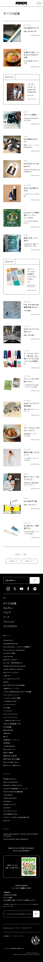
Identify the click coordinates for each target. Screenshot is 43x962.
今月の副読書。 (7, 727)
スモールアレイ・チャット (10, 811)
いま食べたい (7, 676)
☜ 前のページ (13, 561)
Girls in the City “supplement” (14, 650)
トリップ (7, 612)
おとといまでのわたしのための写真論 (14, 685)
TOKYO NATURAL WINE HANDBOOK (15, 839)
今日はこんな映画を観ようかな (12, 724)
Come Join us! (8, 928)
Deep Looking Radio (10, 782)
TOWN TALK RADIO (10, 798)
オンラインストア (26, 928)
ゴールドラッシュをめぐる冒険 (11, 698)
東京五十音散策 (8, 753)
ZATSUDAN (7, 801)
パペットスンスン (8, 711)
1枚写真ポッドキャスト (9, 779)
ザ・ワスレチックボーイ (9, 705)
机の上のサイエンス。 (9, 749)
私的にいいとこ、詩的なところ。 (12, 765)
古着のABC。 (7, 733)
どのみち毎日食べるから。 (10, 814)
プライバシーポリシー (20, 904)
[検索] (35, 580)
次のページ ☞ (30, 561)
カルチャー (8, 608)
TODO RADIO (8, 795)
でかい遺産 (6, 708)
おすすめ (5, 682)
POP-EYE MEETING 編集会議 (13, 792)
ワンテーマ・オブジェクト (10, 717)
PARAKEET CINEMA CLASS (12, 785)
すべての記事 (10, 603)
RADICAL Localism (10, 660)
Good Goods (8, 656)
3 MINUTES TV (8, 640)
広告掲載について (7, 936)
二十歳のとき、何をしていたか (11, 720)
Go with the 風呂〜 (9, 653)
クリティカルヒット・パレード (11, 695)
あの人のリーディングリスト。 (11, 672)
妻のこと (5, 737)
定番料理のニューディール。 (11, 740)
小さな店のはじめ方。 (9, 746)
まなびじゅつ (6, 821)
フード (6, 617)
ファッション (9, 621)
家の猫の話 (6, 743)
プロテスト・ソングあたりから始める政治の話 (16, 817)
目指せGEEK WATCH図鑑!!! (12, 759)
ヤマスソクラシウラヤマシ (10, 714)
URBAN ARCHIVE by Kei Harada (14, 666)
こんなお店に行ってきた (10, 701)
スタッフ (17, 928)
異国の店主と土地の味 (10, 756)
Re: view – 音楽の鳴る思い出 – (13, 663)
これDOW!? (7, 808)
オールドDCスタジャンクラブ (11, 679)
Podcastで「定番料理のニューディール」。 (15, 789)
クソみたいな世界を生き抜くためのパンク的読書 (17, 692)
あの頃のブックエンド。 (9, 804)
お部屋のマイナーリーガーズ (11, 688)
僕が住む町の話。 (8, 730)
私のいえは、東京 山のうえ (10, 762)
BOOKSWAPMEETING (10, 644)
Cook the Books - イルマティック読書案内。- (17, 647)
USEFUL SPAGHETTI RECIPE (13, 669)
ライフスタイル (10, 626)
